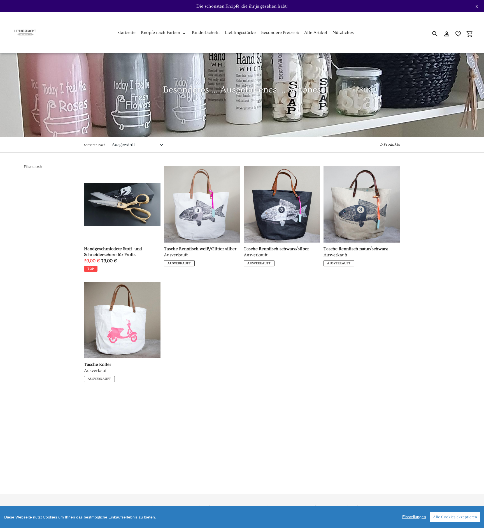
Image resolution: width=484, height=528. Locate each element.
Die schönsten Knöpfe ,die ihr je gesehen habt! (242, 6)
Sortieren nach (95, 145)
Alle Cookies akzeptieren (455, 517)
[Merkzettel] (458, 34)
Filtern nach (33, 166)
